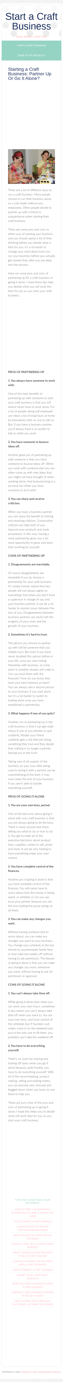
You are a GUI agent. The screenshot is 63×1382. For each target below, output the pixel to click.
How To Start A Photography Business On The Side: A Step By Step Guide (33, 1213)
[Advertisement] (31, 116)
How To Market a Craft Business (32, 1270)
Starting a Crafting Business (36, 1372)
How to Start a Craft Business (32, 1221)
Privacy (57, 1372)
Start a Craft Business (31, 21)
